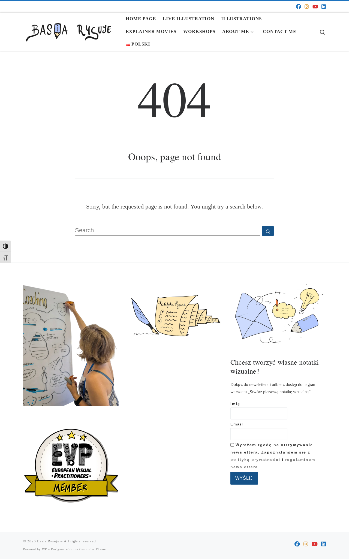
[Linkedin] (323, 7)
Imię (235, 404)
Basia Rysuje (48, 541)
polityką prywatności (255, 460)
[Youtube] (315, 7)
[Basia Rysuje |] (70, 30)
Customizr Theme (92, 549)
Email (236, 424)
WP (44, 549)
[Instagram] (307, 7)
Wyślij (244, 478)
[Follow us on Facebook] (298, 7)
